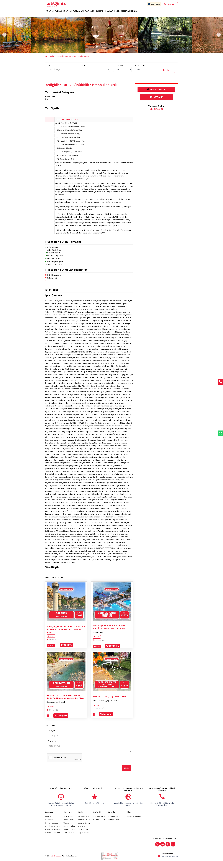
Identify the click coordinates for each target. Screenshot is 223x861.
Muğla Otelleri (83, 832)
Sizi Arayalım (156, 97)
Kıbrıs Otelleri (83, 829)
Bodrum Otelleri (84, 820)
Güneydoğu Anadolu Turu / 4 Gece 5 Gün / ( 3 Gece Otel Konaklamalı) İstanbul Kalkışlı (66, 629)
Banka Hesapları (51, 823)
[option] (111, 35)
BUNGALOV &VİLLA (104, 11)
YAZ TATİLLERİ (88, 11)
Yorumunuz (52, 741)
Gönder (127, 768)
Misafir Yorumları (134, 816)
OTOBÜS (97, 705)
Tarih (50, 65)
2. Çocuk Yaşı (140, 65)
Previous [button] (4, 35)
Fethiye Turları (114, 820)
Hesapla (165, 70)
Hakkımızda (49, 820)
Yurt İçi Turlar (54, 11)
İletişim (48, 816)
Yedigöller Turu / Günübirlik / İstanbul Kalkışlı (73, 56)
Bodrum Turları (114, 816)
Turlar (52, 56)
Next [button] (218, 35)
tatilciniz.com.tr (56, 856)
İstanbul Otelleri (84, 823)
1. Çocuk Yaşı (118, 65)
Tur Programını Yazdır (157, 89)
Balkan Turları (69, 829)
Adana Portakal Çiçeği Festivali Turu (109, 696)
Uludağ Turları (99, 820)
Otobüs (52, 636)
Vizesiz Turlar (69, 823)
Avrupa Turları (69, 826)
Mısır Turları (68, 816)
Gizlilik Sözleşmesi (52, 826)
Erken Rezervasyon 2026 (126, 11)
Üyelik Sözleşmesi (52, 829)
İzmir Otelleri (83, 826)
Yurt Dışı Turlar (71, 11)
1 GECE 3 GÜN (99, 708)
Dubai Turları (69, 820)
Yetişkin (83, 65)
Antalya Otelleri (84, 816)
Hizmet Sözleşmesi (53, 832)
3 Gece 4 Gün (53, 639)
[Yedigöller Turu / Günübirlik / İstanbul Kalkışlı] (58, 35)
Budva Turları (69, 832)
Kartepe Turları (99, 816)
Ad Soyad (51, 731)
